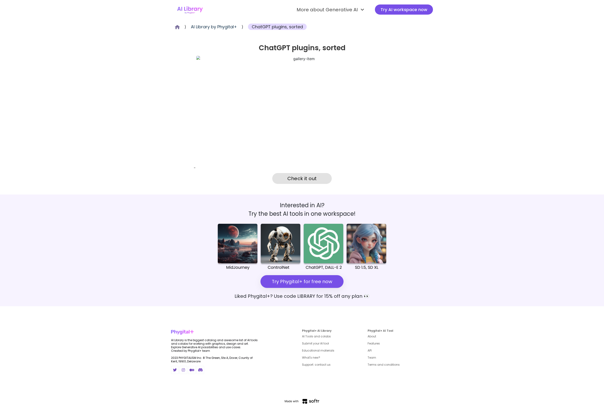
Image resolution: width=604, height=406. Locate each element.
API (370, 350)
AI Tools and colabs (316, 336)
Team (372, 358)
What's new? (311, 358)
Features (374, 343)
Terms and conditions (384, 365)
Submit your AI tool (315, 343)
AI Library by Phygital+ (214, 27)
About (372, 336)
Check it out (302, 178)
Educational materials (318, 350)
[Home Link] (190, 10)
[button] (331, 9)
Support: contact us (316, 365)
